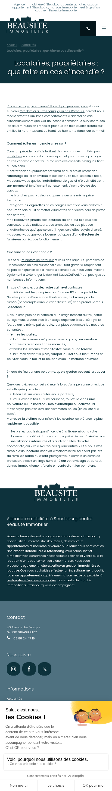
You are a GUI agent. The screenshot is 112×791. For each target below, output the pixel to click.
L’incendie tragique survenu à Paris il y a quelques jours (47, 106)
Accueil (12, 45)
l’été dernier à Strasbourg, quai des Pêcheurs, (52, 111)
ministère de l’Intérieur (37, 260)
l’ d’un (31, 580)
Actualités (28, 45)
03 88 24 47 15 (24, 638)
